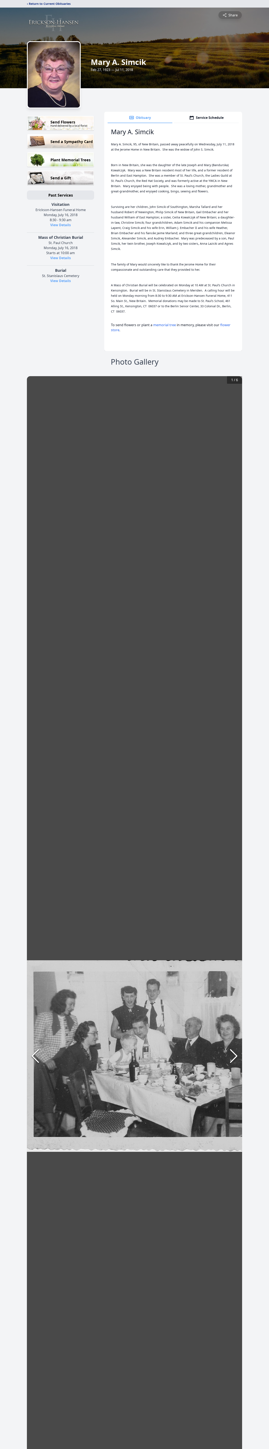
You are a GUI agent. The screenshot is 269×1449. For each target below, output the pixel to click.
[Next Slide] (233, 1056)
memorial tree (164, 325)
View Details (60, 225)
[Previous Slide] (35, 1056)
